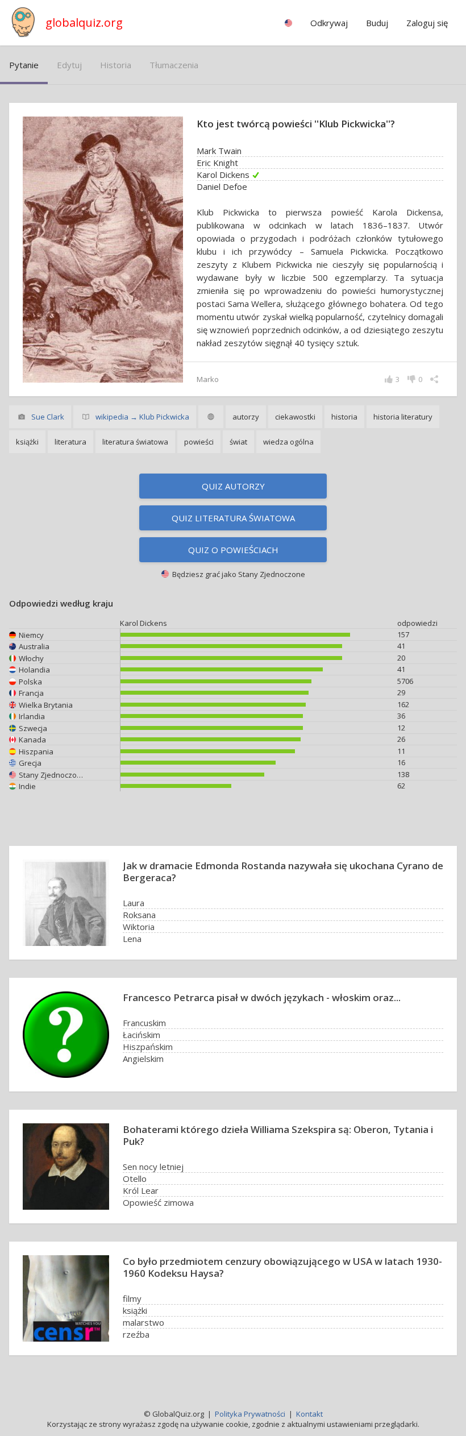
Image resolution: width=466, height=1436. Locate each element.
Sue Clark (47, 417)
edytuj (69, 64)
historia (115, 64)
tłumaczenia (173, 64)
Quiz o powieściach (233, 549)
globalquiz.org (84, 22)
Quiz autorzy (233, 486)
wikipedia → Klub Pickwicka (142, 417)
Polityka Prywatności (250, 1414)
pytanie (24, 64)
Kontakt (309, 1414)
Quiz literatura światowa (233, 518)
